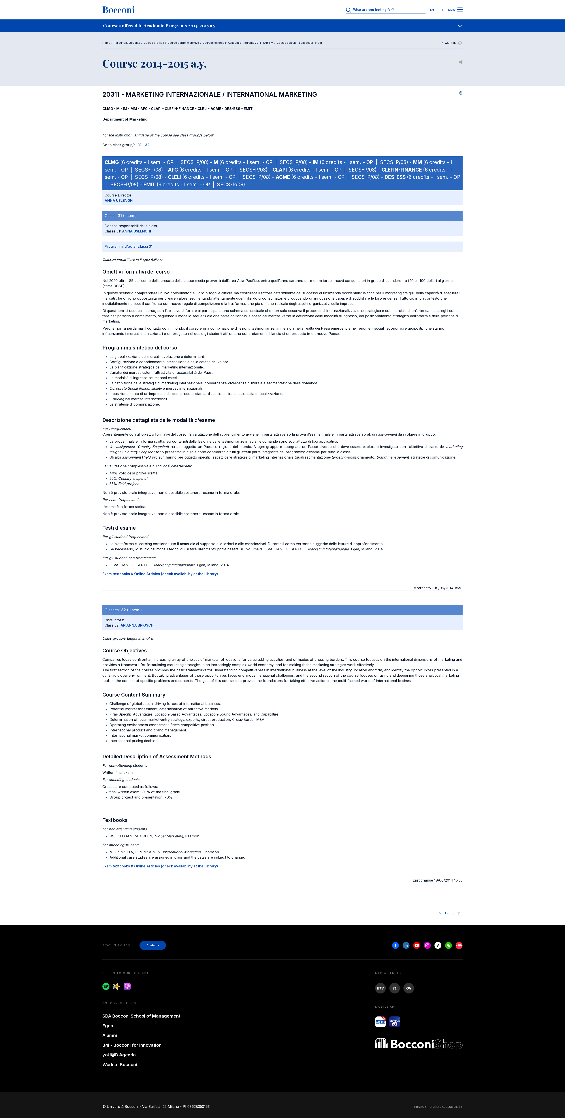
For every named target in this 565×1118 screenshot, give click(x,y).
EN (432, 9)
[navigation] (282, 25)
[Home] (118, 9)
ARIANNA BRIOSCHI (137, 625)
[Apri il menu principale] (460, 10)
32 (147, 145)
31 (139, 145)
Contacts (153, 945)
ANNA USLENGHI (119, 200)
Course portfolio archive (183, 42)
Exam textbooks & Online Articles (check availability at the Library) (160, 574)
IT (442, 9)
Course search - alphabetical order (299, 42)
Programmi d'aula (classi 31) (129, 246)
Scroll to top (446, 913)
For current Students (127, 42)
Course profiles (154, 42)
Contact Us (448, 43)
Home (106, 42)
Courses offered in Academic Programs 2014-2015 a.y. (238, 42)
